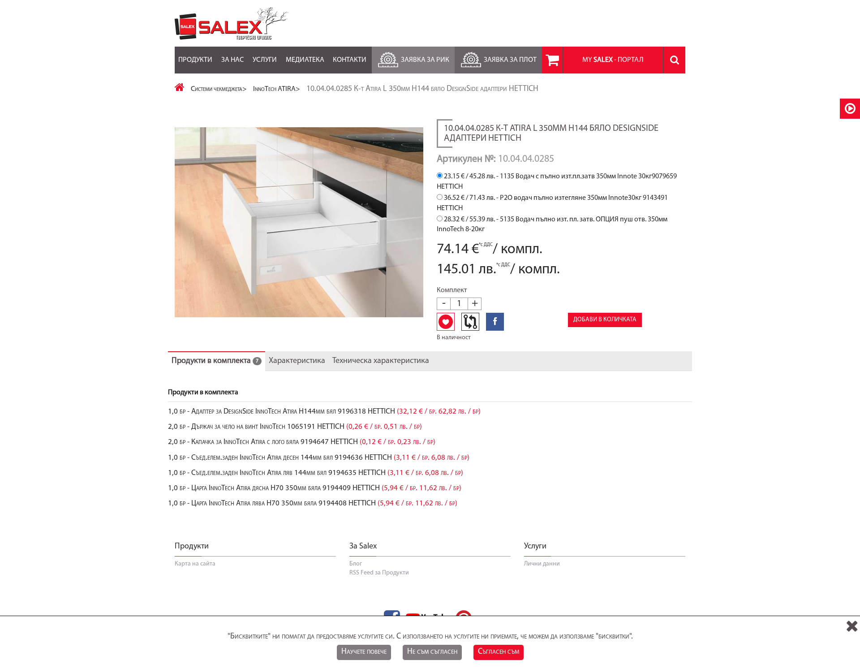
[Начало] (180, 89)
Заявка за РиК (425, 60)
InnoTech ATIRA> (276, 89)
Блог (355, 564)
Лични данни (542, 564)
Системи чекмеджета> (219, 89)
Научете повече (364, 652)
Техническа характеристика (380, 361)
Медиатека (305, 60)
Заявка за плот (510, 60)
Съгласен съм (498, 652)
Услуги (265, 60)
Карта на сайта (195, 564)
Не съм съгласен (432, 652)
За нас (232, 60)
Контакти (349, 60)
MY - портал (613, 60)
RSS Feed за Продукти (379, 573)
